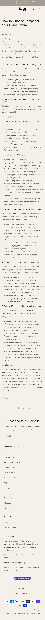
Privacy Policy (9, 473)
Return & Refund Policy (13, 462)
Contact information (23, 617)
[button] (4, 9)
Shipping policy (35, 613)
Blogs (6, 452)
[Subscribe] (38, 436)
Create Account (10, 528)
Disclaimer (8, 488)
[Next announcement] (41, 3)
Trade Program (9, 498)
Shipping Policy (10, 457)
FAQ (5, 483)
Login (6, 522)
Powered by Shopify (21, 610)
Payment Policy (10, 468)
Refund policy (34, 610)
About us (7, 503)
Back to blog (24, 408)
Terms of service (10, 478)
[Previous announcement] (4, 3)
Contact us (8, 508)
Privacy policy (11, 613)
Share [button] (6, 398)
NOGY (13, 610)
